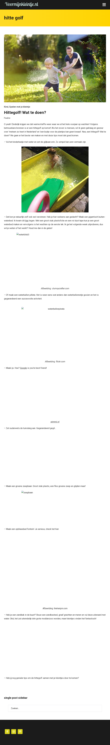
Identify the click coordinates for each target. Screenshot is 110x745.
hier (27, 220)
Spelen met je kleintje (19, 107)
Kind (6, 107)
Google (23, 368)
